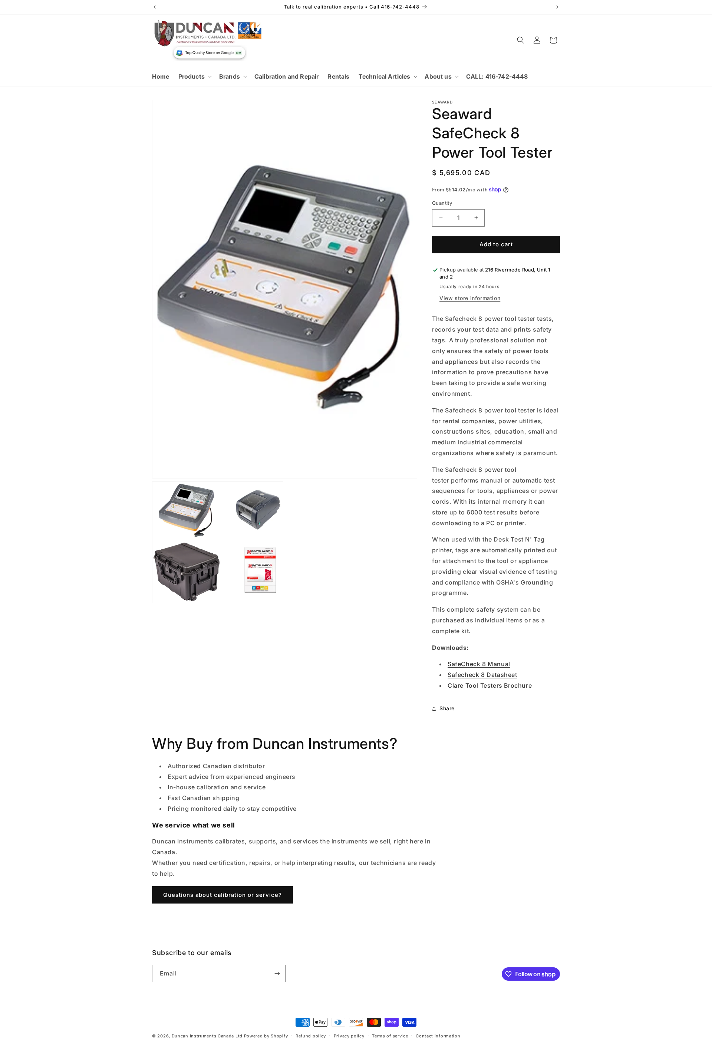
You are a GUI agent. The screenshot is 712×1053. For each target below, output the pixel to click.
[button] (194, 76)
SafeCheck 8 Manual (479, 664)
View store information (469, 298)
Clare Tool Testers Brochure (490, 685)
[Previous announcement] (154, 7)
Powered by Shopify (266, 1036)
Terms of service (390, 1036)
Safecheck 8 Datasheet (482, 674)
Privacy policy (349, 1036)
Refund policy (311, 1036)
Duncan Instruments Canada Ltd (207, 1036)
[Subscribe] (277, 973)
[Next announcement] (557, 7)
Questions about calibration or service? (222, 894)
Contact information (438, 1036)
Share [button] (447, 708)
